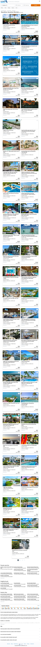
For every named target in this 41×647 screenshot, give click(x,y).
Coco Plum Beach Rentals (4, 583)
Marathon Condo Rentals (4, 575)
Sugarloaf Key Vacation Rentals (19, 599)
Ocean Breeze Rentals (17, 585)
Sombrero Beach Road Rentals (32, 585)
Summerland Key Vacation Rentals (19, 596)
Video (4, 107)
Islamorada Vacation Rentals (5, 599)
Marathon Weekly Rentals (18, 567)
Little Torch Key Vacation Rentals (32, 594)
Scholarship (16, 643)
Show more (5, 30)
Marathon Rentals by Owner (18, 569)
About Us (8, 643)
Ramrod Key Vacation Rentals (5, 596)
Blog (12, 643)
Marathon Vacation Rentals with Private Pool (7, 568)
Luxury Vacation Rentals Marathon (6, 573)
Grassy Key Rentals (17, 583)
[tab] (20, 628)
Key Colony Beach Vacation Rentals (6, 594)
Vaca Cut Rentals (3, 588)
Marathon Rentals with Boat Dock (32, 567)
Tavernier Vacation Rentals (31, 599)
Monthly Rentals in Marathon (19, 573)
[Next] (24, 560)
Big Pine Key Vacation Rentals (19, 594)
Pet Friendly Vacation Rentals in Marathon (32, 570)
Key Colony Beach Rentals (31, 583)
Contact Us (32, 643)
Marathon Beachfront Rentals (32, 573)
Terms (25, 643)
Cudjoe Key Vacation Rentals (32, 596)
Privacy (28, 643)
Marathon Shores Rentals (4, 585)
